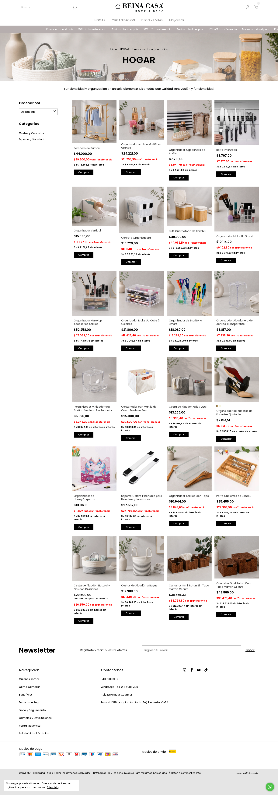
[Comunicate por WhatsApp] (270, 787)
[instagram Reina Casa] (184, 670)
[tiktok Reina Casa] (206, 670)
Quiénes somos (29, 679)
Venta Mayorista (29, 726)
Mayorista (176, 20)
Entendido (52, 787)
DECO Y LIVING (152, 20)
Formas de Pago (29, 702)
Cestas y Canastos (31, 133)
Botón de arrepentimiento (186, 773)
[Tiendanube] (247, 773)
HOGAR (99, 20)
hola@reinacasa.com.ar (116, 695)
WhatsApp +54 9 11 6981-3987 (120, 687)
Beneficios (26, 695)
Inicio (113, 49)
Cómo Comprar (29, 687)
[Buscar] (74, 7)
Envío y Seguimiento (32, 710)
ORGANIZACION (123, 20)
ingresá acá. (160, 773)
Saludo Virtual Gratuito (34, 733)
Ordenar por (29, 103)
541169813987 (109, 679)
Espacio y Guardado (32, 139)
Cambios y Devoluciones (35, 718)
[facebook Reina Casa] (191, 670)
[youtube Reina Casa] (199, 670)
